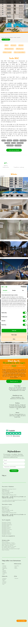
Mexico (16, 568)
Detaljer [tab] (14, 290)
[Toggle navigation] (25, 3)
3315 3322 (7, 491)
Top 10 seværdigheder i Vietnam (8, 542)
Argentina (4, 578)
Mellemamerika (17, 563)
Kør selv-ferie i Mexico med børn (8, 547)
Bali (3, 569)
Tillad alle (14, 330)
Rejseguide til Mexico (6, 528)
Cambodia (5, 572)
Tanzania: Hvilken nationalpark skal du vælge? (11, 548)
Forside (3, 37)
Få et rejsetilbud (21, 620)
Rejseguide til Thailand (6, 522)
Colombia (4, 581)
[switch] (25, 317)
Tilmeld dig (14, 470)
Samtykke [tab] (5, 290)
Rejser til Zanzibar (5, 549)
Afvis (14, 339)
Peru (3, 584)
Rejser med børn (5, 541)
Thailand (4, 565)
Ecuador (4, 583)
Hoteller (15, 37)
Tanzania (16, 578)
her (9, 389)
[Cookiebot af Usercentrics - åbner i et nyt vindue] (21, 287)
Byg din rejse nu (14, 381)
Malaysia (4, 571)
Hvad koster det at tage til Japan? (8, 544)
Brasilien (4, 579)
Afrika (15, 576)
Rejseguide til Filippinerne (7, 524)
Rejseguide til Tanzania (6, 534)
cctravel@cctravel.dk (9, 492)
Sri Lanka (4, 567)
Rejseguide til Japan (6, 531)
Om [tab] (23, 290)
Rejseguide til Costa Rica (7, 529)
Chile (3, 580)
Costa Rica (17, 565)
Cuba (16, 567)
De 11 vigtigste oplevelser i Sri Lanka (9, 546)
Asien (8, 37)
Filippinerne (11, 37)
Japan (4, 574)
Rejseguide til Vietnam (6, 527)
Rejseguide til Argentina (6, 533)
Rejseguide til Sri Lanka (6, 523)
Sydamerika (4, 576)
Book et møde (5, 496)
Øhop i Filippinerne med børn (7, 545)
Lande (5, 37)
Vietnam (4, 570)
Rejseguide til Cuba (6, 530)
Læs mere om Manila (14, 150)
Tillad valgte (14, 334)
